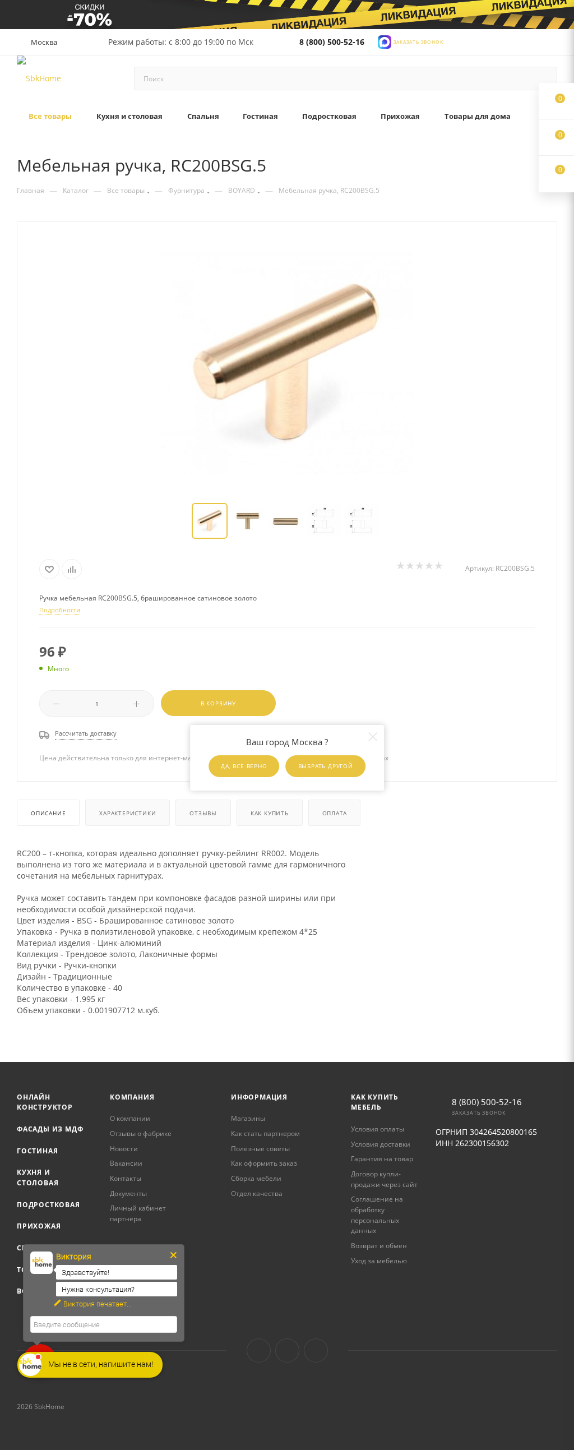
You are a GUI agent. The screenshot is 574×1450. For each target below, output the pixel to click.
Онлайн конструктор (45, 1102)
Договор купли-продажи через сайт (384, 1179)
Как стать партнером (265, 1133)
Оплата (334, 813)
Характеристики (127, 813)
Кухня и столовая (37, 1177)
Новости (124, 1148)
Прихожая (39, 1226)
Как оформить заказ (264, 1163)
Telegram (287, 1350)
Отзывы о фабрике (141, 1133)
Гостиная (37, 1151)
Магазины (248, 1118)
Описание (48, 813)
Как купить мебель (375, 1102)
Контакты (125, 1178)
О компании (130, 1118)
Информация (259, 1097)
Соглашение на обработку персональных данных (377, 1214)
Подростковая (48, 1204)
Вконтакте (259, 1350)
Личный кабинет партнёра (138, 1213)
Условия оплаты (377, 1129)
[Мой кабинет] (552, 44)
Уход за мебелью (379, 1261)
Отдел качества (257, 1193)
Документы (128, 1193)
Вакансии (126, 1163)
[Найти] (543, 78)
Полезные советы (260, 1148)
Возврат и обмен (379, 1245)
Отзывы (203, 813)
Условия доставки (380, 1144)
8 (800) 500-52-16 (331, 41)
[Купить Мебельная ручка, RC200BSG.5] (287, 363)
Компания (132, 1097)
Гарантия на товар (382, 1158)
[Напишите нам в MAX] (384, 41)
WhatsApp (316, 1350)
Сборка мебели (256, 1178)
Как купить (270, 813)
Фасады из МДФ (50, 1129)
